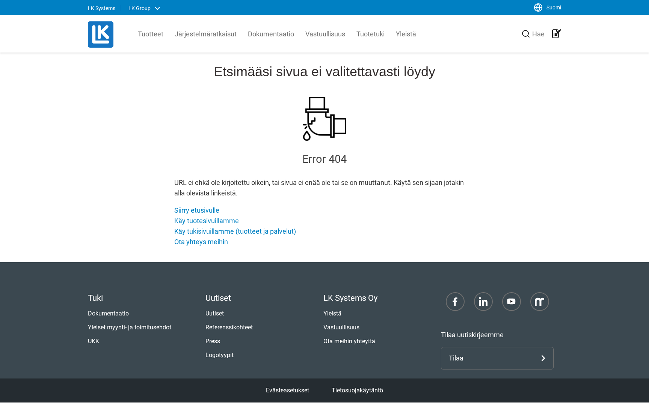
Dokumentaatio (271, 34)
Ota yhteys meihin (201, 242)
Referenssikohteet (229, 327)
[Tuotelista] (556, 33)
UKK (93, 341)
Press (212, 341)
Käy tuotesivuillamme (206, 221)
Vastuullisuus (325, 34)
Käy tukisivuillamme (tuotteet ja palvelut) (235, 231)
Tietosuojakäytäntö (357, 390)
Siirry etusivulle (196, 210)
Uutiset (214, 313)
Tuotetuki (370, 34)
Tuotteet (150, 34)
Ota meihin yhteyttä (349, 341)
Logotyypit (219, 355)
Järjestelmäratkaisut (206, 34)
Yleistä (406, 34)
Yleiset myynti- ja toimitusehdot (129, 327)
